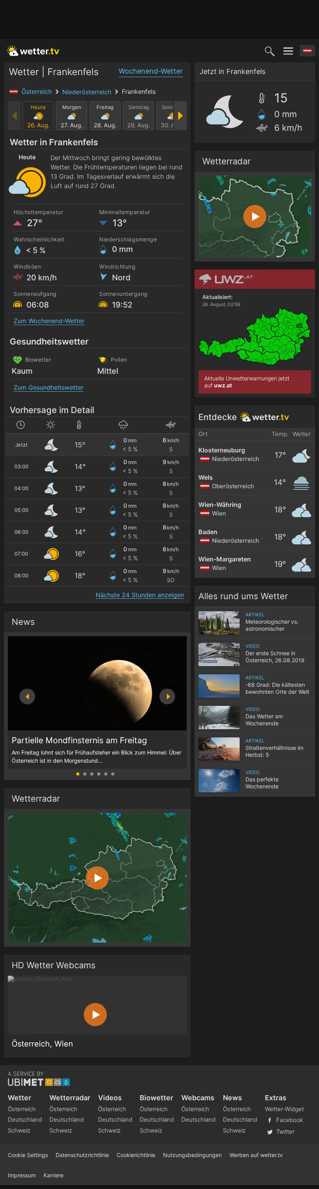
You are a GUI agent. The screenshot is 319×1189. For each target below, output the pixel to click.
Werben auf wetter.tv (256, 1155)
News (23, 622)
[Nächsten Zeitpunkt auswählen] (180, 115)
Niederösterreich (87, 92)
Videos (110, 1098)
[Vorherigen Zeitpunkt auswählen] (14, 115)
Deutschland (25, 1119)
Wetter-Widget (284, 1109)
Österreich (37, 91)
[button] (167, 696)
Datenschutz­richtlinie (82, 1155)
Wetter (19, 1098)
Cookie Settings (28, 1155)
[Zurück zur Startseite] (33, 50)
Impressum (22, 1175)
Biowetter (156, 1098)
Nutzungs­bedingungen (192, 1155)
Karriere (53, 1175)
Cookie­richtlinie (136, 1155)
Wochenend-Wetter (151, 71)
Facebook (289, 1120)
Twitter (284, 1131)
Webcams (197, 1098)
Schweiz (19, 1130)
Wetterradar (69, 1098)
